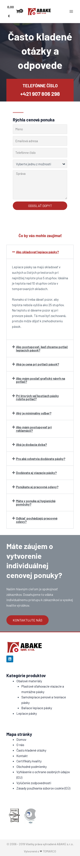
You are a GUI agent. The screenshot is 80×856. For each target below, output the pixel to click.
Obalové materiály (29, 681)
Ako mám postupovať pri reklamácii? (34, 428)
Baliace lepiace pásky (36, 708)
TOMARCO (49, 851)
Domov (21, 739)
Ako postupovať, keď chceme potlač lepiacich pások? (42, 348)
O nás (20, 745)
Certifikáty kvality (29, 761)
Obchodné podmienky (31, 766)
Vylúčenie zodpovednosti (33, 783)
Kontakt (22, 756)
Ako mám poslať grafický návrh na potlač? (40, 380)
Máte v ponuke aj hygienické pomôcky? (35, 502)
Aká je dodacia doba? (31, 444)
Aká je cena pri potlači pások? (37, 364)
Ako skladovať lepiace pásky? (37, 252)
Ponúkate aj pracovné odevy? (37, 487)
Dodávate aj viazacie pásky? (36, 473)
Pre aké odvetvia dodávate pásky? (40, 459)
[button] (40, 252)
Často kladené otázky (31, 750)
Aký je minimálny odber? (33, 413)
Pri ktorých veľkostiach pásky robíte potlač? (37, 397)
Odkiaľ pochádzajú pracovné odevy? (36, 520)
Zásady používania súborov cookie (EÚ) (43, 788)
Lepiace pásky (26, 713)
